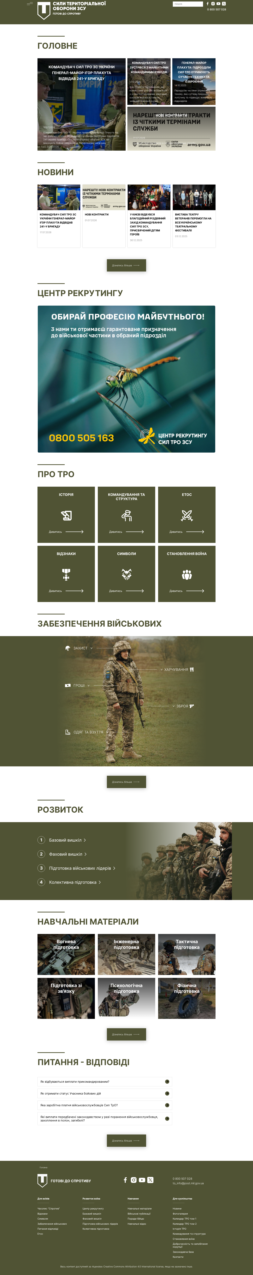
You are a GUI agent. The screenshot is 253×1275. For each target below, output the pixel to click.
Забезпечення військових (52, 1223)
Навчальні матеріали (140, 1208)
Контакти (178, 1256)
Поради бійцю (136, 1218)
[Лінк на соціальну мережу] (207, 3)
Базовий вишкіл (92, 1213)
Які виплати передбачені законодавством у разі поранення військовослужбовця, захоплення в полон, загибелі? (99, 1118)
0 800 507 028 (182, 1178)
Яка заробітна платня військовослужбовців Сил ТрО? (79, 1105)
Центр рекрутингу (93, 1208)
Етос (40, 1233)
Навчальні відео (137, 1223)
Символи (42, 1218)
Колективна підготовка (96, 1228)
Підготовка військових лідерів (100, 1223)
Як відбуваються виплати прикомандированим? (74, 1081)
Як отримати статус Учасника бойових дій (70, 1093)
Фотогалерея (180, 1213)
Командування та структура (189, 1233)
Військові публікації (139, 1213)
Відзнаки (42, 1213)
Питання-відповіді (47, 1228)
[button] (30, 11)
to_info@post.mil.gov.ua (188, 1183)
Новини (177, 1208)
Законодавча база (183, 1251)
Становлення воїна (184, 1238)
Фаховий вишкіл (92, 1218)
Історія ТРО (179, 1228)
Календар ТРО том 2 (185, 1223)
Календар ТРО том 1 (184, 1218)
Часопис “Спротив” (48, 1208)
